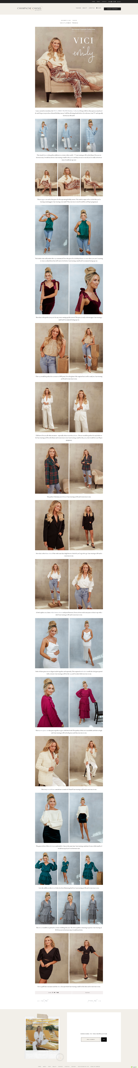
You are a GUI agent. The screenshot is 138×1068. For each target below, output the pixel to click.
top (55, 258)
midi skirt (83, 671)
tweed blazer (51, 789)
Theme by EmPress (95, 1066)
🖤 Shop (98, 8)
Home (93, 1)
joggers (43, 199)
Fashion (78, 8)
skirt (50, 846)
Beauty (85, 8)
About (98, 1)
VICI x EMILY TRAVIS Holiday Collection (66, 111)
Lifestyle (92, 8)
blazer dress (48, 553)
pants (71, 157)
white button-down (56, 612)
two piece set (44, 730)
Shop (49, 1066)
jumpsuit (51, 317)
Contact (104, 1)
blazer (45, 155)
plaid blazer (63, 497)
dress (53, 888)
